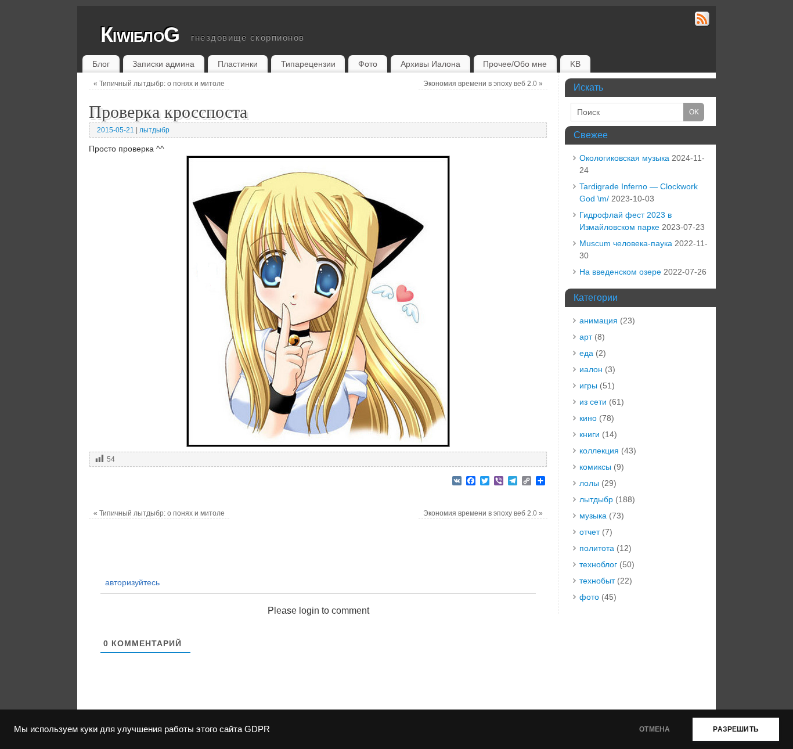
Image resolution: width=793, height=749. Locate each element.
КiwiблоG (139, 34)
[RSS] (702, 21)
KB (575, 64)
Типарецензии (308, 64)
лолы (589, 483)
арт (585, 336)
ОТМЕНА (654, 729)
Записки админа (163, 64)
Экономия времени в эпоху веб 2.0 (483, 84)
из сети (593, 401)
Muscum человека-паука (625, 243)
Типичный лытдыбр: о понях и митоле (159, 84)
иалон (591, 369)
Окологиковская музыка (624, 158)
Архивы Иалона (430, 64)
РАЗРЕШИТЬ (736, 729)
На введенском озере (620, 271)
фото (589, 597)
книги (589, 434)
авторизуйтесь (131, 582)
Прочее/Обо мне (515, 64)
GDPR (257, 729)
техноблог (598, 564)
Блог (101, 64)
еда (586, 353)
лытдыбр (154, 130)
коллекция (599, 450)
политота (596, 548)
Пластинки (238, 64)
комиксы (595, 466)
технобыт (597, 580)
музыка (593, 515)
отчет (589, 531)
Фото (367, 64)
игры (588, 385)
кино (588, 418)
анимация (598, 320)
